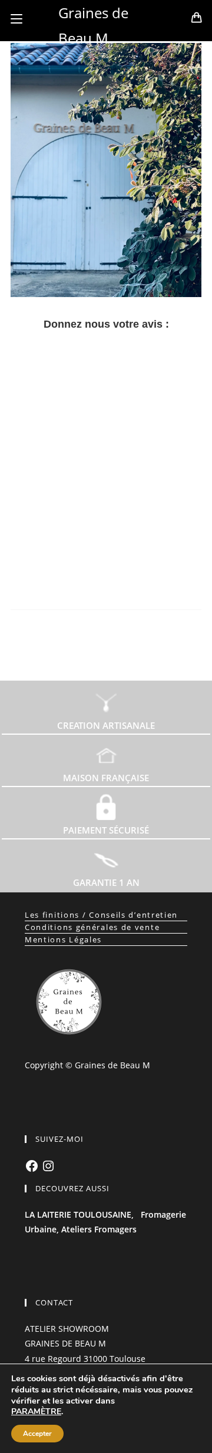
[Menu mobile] (16, 19)
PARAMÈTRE (36, 1412)
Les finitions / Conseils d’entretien (101, 914)
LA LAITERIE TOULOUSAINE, (79, 1214)
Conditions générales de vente (92, 927)
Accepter (37, 1433)
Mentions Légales (63, 939)
